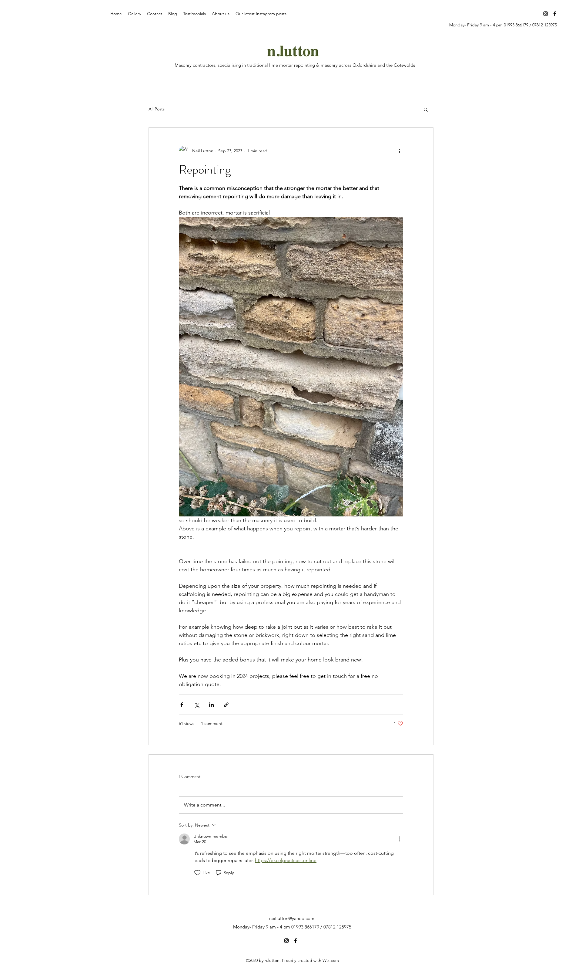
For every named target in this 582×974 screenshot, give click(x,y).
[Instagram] (546, 14)
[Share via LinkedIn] (211, 705)
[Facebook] (555, 14)
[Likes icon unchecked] (197, 872)
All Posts (157, 109)
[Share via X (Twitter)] (196, 705)
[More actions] (399, 150)
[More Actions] (399, 839)
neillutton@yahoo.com (291, 918)
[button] (426, 109)
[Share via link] (226, 705)
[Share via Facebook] (182, 705)
